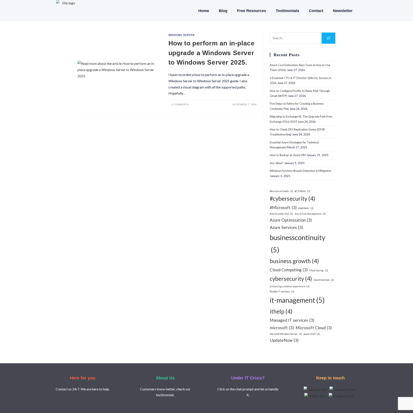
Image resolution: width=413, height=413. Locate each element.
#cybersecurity (292, 198)
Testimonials (287, 11)
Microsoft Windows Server (286, 333)
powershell (312, 333)
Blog (223, 11)
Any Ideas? (277, 163)
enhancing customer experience (289, 286)
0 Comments (180, 104)
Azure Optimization (291, 219)
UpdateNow (284, 340)
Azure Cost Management (310, 213)
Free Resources (251, 11)
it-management (297, 300)
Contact (316, 11)
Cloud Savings (318, 270)
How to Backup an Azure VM (288, 155)
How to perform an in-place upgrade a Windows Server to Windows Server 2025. (211, 53)
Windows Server (181, 35)
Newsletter (343, 11)
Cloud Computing (289, 269)
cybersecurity (291, 278)
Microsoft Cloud (314, 327)
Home (203, 11)
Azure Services (286, 227)
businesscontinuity (297, 243)
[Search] (328, 38)
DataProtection (324, 279)
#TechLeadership (281, 213)
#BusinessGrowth (281, 191)
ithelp (281, 311)
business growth (294, 261)
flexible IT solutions (282, 291)
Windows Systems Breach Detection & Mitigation (300, 170)
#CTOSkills (302, 191)
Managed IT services (292, 320)
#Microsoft (283, 207)
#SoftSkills (305, 208)
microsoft (282, 327)
